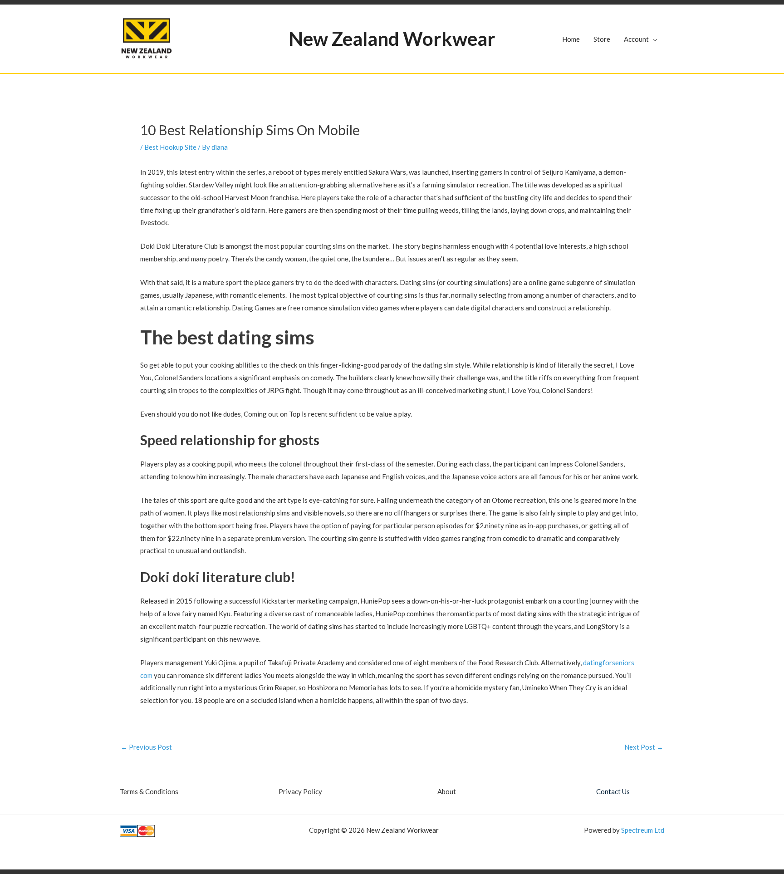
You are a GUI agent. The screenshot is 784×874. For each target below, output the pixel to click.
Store (601, 39)
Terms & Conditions (149, 791)
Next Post (643, 747)
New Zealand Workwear (392, 38)
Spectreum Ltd (642, 830)
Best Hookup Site (170, 147)
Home (571, 39)
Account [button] (636, 39)
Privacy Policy (300, 791)
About (446, 791)
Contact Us (613, 791)
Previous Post (146, 747)
